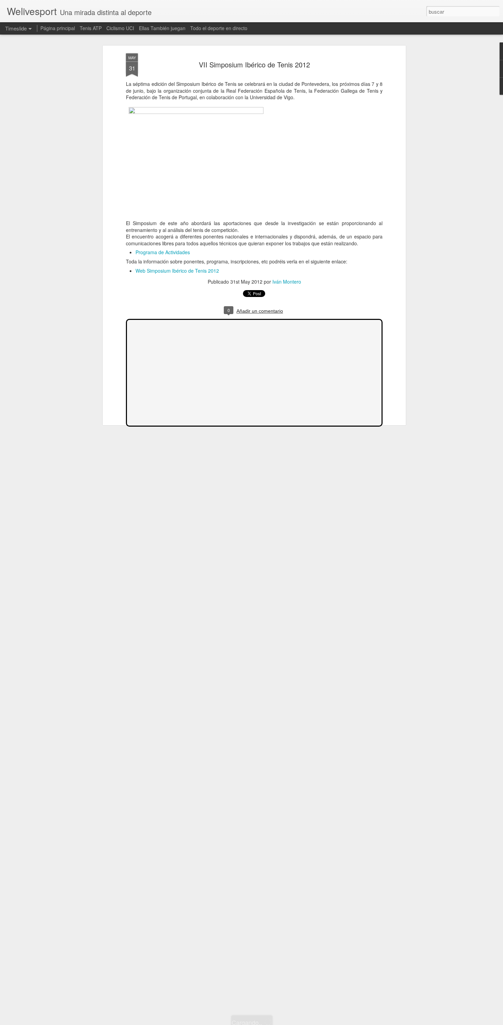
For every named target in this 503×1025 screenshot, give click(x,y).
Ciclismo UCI (120, 28)
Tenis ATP (91, 28)
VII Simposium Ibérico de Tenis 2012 (254, 64)
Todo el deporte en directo (218, 28)
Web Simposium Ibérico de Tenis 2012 (177, 270)
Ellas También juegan (162, 28)
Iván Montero (286, 281)
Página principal (57, 28)
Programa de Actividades (163, 252)
